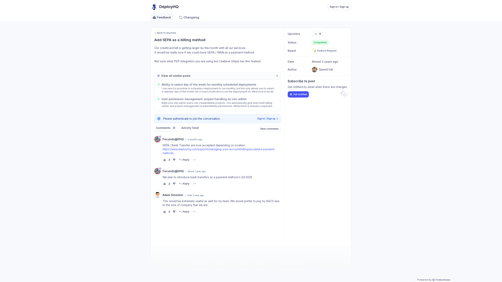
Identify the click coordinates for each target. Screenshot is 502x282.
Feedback (164, 17)
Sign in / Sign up (339, 6)
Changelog (191, 17)
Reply (186, 159)
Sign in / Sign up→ (267, 118)
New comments (269, 128)
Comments (165, 127)
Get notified (300, 94)
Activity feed (190, 127)
